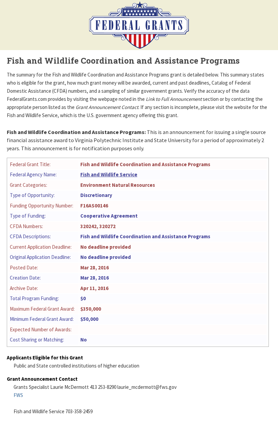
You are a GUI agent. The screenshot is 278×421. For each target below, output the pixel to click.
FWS (18, 395)
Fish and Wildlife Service (108, 174)
